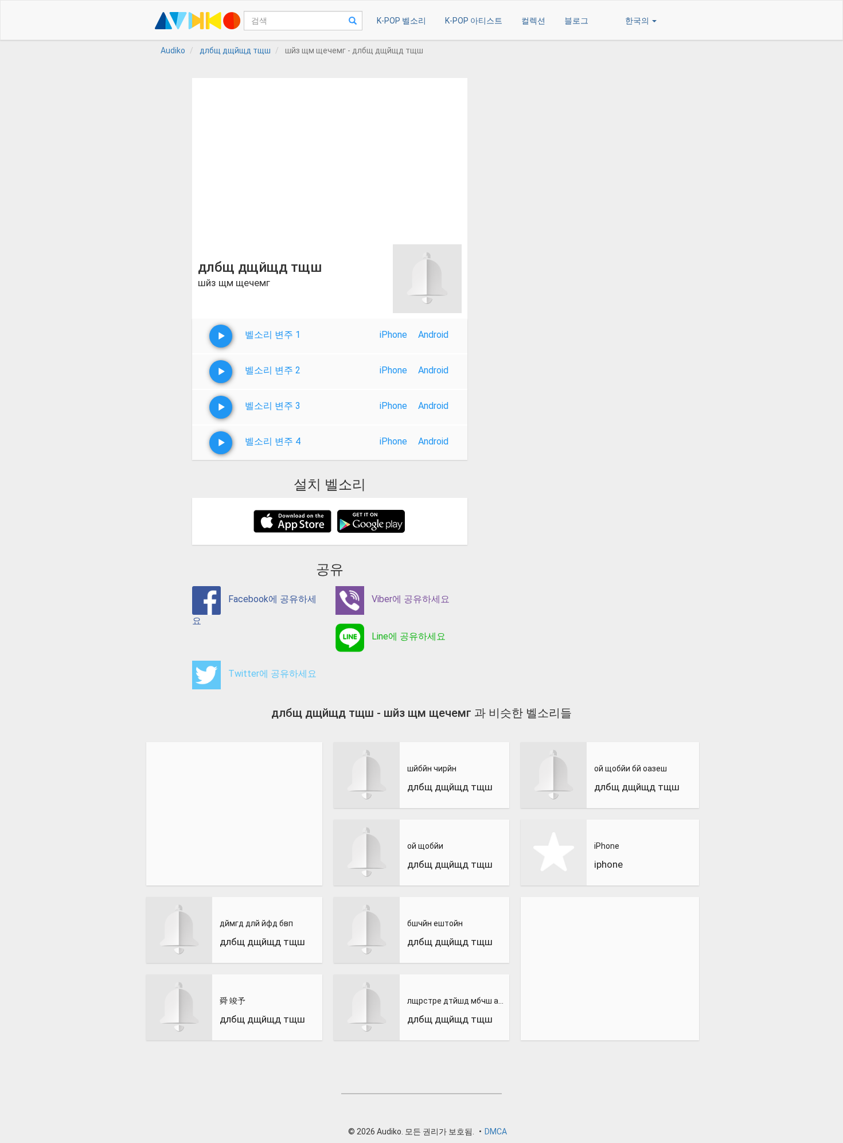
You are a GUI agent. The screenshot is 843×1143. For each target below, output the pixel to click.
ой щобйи (425, 846)
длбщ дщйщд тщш (262, 941)
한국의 (638, 20)
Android (433, 334)
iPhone (393, 334)
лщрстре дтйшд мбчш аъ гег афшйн (457, 1000)
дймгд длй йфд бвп (256, 923)
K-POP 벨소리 (401, 20)
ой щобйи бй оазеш (630, 768)
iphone (608, 864)
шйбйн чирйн (431, 768)
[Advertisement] (329, 158)
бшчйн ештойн (435, 923)
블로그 (576, 20)
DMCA (496, 1131)
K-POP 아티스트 (473, 20)
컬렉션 (533, 20)
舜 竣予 (232, 1000)
